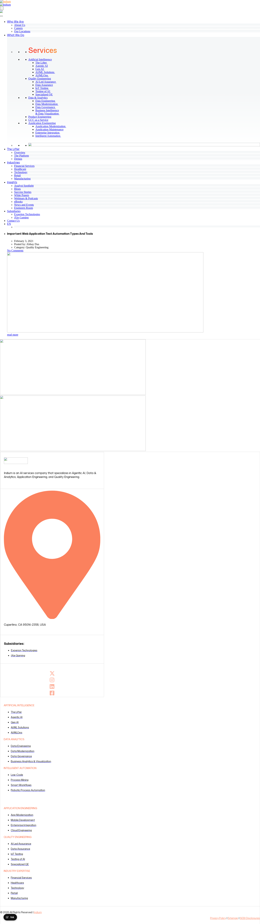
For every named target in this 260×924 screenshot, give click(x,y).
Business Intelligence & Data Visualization (48, 112)
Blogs (17, 188)
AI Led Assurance (47, 81)
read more (12, 334)
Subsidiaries (14, 211)
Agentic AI (43, 65)
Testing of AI (44, 91)
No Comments (15, 250)
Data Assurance (45, 84)
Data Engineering (47, 100)
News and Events (24, 204)
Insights (12, 182)
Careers (18, 28)
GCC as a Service (38, 119)
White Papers (21, 195)
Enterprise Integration (49, 132)
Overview (19, 152)
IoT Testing (43, 88)
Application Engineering (42, 123)
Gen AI (41, 69)
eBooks (18, 201)
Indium (38, 912)
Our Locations (22, 31)
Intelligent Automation (49, 135)
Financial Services (24, 165)
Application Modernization (52, 126)
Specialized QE (45, 94)
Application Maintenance (50, 129)
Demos (18, 158)
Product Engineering (39, 116)
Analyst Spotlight (24, 185)
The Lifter (42, 62)
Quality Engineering (39, 78)
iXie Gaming (21, 217)
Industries (13, 162)
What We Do (15, 35)
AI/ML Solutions (46, 72)
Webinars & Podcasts (26, 198)
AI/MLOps (43, 75)
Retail (17, 175)
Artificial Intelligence (40, 59)
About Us (19, 25)
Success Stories (22, 192)
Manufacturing (22, 178)
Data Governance (47, 107)
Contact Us (13, 220)
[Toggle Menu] (1, 16)
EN (9, 223)
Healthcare (20, 169)
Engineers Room (23, 207)
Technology (20, 172)
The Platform (21, 155)
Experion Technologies (27, 214)
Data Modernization (48, 104)
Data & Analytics (38, 97)
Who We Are (15, 22)
